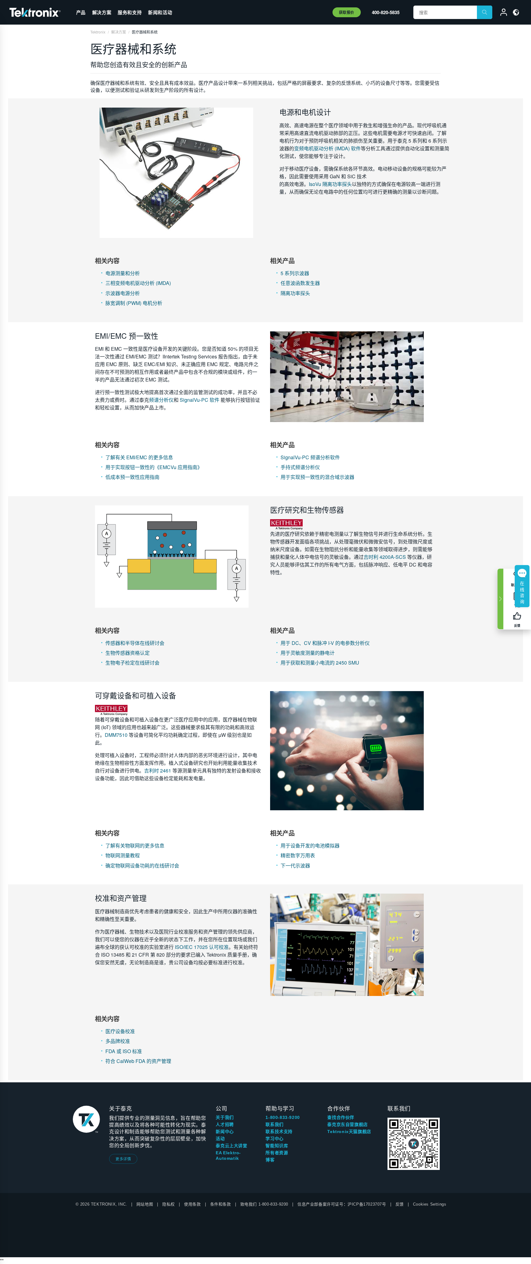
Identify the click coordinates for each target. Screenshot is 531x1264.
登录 (501, 13)
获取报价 (346, 12)
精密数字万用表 (298, 855)
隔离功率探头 (295, 293)
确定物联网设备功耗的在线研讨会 (142, 865)
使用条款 (192, 1204)
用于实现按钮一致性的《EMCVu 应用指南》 (153, 467)
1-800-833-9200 (283, 1117)
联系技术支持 (279, 1131)
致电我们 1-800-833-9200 (264, 1204)
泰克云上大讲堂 (231, 1145)
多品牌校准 (117, 1041)
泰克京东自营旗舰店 (347, 1124)
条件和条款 (220, 1204)
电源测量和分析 (122, 273)
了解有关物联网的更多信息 (134, 845)
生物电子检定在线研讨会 (132, 662)
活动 (220, 1138)
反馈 (399, 1204)
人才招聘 (225, 1124)
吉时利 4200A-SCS (385, 556)
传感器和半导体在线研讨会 (134, 642)
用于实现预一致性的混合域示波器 (317, 476)
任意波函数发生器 (300, 282)
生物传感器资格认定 (127, 652)
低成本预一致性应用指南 (132, 476)
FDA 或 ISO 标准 (123, 1051)
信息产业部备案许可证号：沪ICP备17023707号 (341, 1204)
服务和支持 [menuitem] (130, 12)
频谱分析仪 (161, 399)
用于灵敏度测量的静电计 (308, 652)
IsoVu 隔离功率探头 (330, 184)
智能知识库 (277, 1145)
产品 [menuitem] (81, 12)
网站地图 (144, 1204)
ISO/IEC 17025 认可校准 (202, 946)
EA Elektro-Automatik (228, 1155)
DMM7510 (116, 734)
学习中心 (274, 1138)
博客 (270, 1159)
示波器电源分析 (122, 293)
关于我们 (225, 1117)
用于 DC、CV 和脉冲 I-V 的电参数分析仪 (325, 642)
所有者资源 (277, 1152)
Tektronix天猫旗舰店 (349, 1131)
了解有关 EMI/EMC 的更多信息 (139, 457)
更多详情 (123, 1158)
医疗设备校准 (120, 1031)
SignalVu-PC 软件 (199, 399)
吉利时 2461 (157, 770)
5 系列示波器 (295, 273)
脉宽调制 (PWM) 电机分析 (133, 302)
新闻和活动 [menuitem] (160, 12)
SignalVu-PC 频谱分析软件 (310, 457)
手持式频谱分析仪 (300, 467)
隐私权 (168, 1204)
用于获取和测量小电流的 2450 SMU (320, 662)
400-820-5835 (385, 12)
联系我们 (274, 1124)
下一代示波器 (295, 865)
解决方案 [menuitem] (101, 12)
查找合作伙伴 (340, 1117)
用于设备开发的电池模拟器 (310, 845)
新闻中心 (225, 1131)
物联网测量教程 (122, 855)
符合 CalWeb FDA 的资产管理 (138, 1061)
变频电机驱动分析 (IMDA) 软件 (327, 148)
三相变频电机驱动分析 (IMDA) (138, 282)
